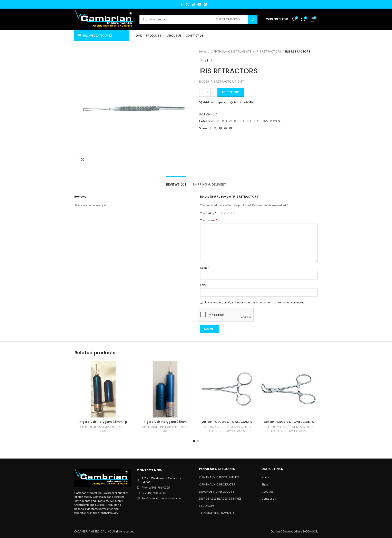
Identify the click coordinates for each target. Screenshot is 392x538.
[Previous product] (201, 60)
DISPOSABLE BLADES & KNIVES (220, 498)
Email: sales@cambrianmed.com (162, 498)
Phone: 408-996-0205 (156, 487)
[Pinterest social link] (205, 4)
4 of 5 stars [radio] (231, 213)
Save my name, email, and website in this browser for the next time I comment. (254, 302)
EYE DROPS (207, 505)
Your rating (208, 213)
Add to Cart (231, 92)
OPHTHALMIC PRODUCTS (217, 484)
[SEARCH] (252, 19)
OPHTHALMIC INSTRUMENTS (231, 51)
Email (204, 284)
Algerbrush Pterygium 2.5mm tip (103, 422)
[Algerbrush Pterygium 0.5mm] (165, 389)
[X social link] (187, 4)
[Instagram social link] (193, 4)
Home (203, 51)
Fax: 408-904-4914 (154, 493)
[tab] (176, 182)
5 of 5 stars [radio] (234, 213)
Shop (265, 484)
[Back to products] (206, 60)
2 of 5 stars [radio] (225, 213)
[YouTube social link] (199, 4)
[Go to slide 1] (194, 441)
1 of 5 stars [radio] (222, 213)
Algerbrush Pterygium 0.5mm (165, 422)
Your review (208, 220)
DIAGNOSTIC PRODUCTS (216, 491)
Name (204, 267)
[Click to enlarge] (82, 160)
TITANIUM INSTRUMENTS (217, 512)
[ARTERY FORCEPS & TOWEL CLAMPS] (227, 389)
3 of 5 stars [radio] (228, 213)
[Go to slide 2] (198, 441)
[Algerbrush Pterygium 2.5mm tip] (103, 389)
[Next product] (211, 60)
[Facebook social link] (181, 4)
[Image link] (102, 477)
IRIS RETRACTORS (268, 51)
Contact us (269, 498)
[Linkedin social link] (225, 128)
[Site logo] (104, 19)
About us (267, 491)
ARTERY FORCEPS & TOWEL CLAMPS (227, 422)
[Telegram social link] (230, 128)
